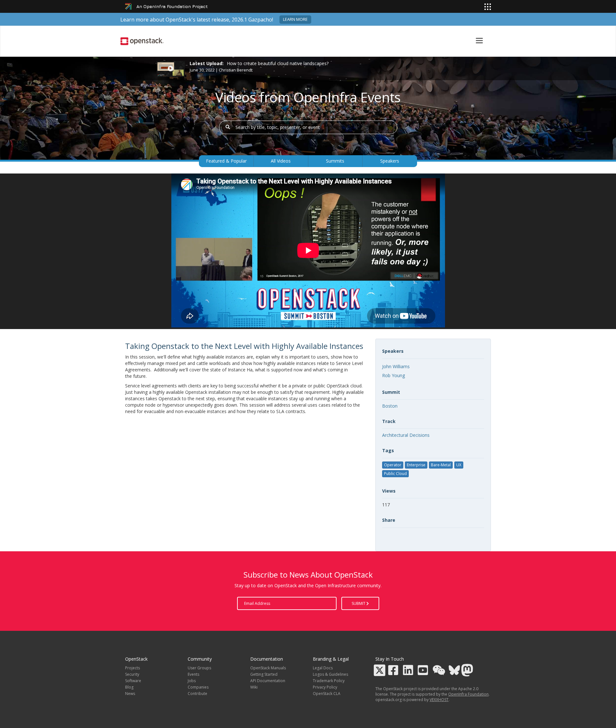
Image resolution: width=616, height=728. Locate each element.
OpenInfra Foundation (468, 694)
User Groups (199, 668)
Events (193, 674)
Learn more (295, 19)
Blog (129, 687)
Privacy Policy (325, 687)
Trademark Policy (329, 680)
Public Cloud (395, 473)
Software (133, 680)
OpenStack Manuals (268, 668)
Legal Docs (323, 668)
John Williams (396, 366)
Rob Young (393, 375)
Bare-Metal (441, 465)
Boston (390, 406)
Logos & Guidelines (330, 674)
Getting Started (264, 674)
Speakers (389, 161)
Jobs (192, 680)
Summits (335, 161)
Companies (198, 687)
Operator (392, 465)
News (130, 693)
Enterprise (416, 465)
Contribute (197, 693)
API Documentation (267, 680)
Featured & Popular (226, 161)
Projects (132, 668)
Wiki (254, 687)
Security (132, 674)
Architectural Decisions (406, 435)
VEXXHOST (439, 699)
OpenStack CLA (326, 693)
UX (458, 465)
